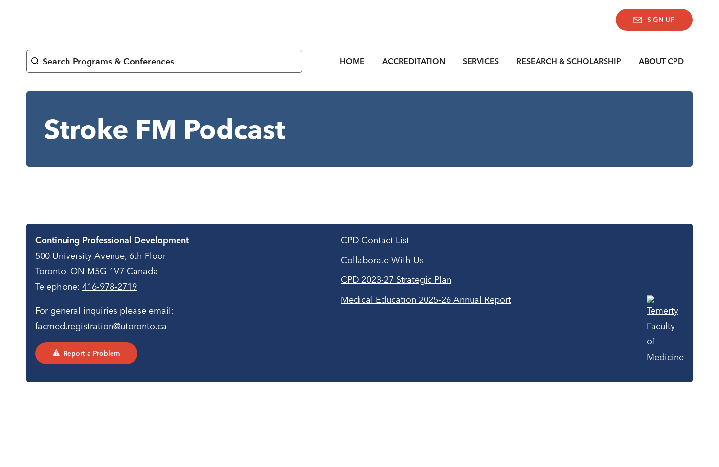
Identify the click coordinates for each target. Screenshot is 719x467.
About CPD (661, 61)
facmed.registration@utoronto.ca (101, 326)
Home (352, 61)
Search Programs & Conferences (108, 61)
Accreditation (413, 61)
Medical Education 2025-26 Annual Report (426, 299)
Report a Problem (91, 353)
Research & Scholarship (569, 61)
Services (481, 61)
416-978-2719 (109, 286)
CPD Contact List (375, 240)
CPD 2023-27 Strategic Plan (396, 279)
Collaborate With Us (382, 260)
